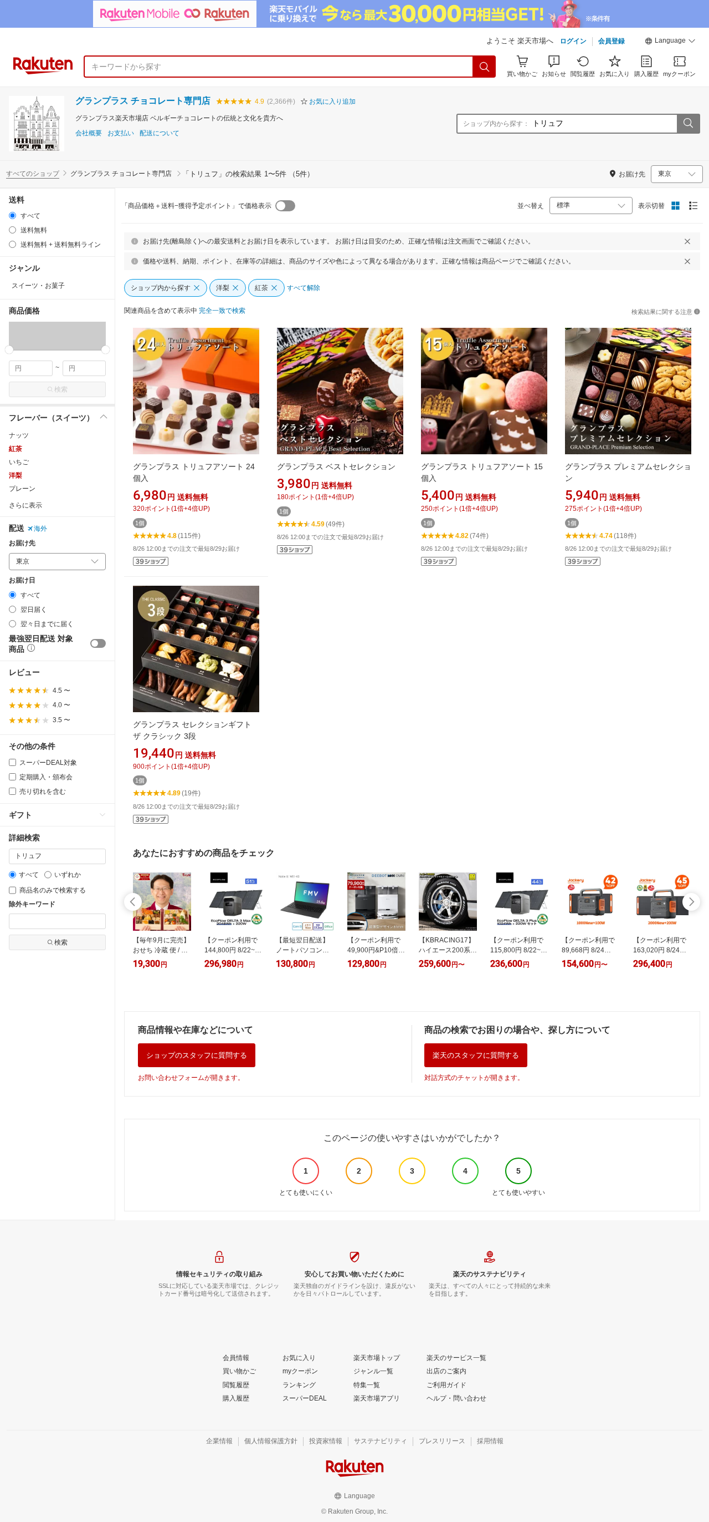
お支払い (120, 133)
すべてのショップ (32, 173)
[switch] (98, 643)
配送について (159, 133)
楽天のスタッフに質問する (476, 1055)
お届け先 (22, 543)
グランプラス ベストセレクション (336, 466)
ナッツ (19, 435)
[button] (670, 42)
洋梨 (15, 475)
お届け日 (22, 580)
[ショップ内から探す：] (688, 124)
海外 (40, 528)
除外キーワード (32, 904)
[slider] (9, 350)
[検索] (485, 66)
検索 (61, 389)
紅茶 (15, 449)
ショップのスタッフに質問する (196, 1055)
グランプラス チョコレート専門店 (142, 100)
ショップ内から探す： (496, 124)
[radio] (12, 215)
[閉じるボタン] (687, 241)
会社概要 (88, 133)
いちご (19, 462)
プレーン (22, 489)
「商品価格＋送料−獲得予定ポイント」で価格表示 (196, 206)
